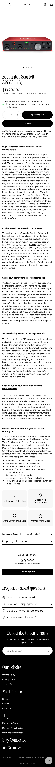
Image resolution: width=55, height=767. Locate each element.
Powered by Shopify (44, 757)
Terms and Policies (27, 763)
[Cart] (51, 4)
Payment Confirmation (12, 732)
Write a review (27, 571)
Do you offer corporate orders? (25, 610)
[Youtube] (14, 748)
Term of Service (9, 684)
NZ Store (6, 708)
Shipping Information (15, 541)
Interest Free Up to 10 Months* (21, 534)
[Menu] (3, 4)
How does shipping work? (22, 604)
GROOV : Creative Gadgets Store (22, 757)
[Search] (9, 4)
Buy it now (27, 123)
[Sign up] (48, 651)
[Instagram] (9, 748)
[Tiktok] (19, 748)
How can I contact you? (20, 597)
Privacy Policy (8, 679)
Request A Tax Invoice (12, 728)
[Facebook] (4, 748)
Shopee (6, 699)
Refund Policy (8, 674)
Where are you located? (21, 617)
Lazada (5, 703)
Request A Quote (10, 723)
